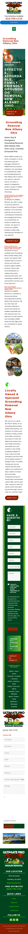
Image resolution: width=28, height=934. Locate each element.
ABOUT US (11, 498)
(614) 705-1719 (10, 730)
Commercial (14, 910)
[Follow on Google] (11, 920)
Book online (14, 22)
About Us (14, 902)
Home (14, 898)
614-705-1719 (14, 18)
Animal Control (14, 906)
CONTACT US (11, 241)
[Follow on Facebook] (14, 920)
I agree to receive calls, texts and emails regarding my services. (14, 588)
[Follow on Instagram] (17, 920)
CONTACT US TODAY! (11, 113)
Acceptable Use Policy (14, 623)
